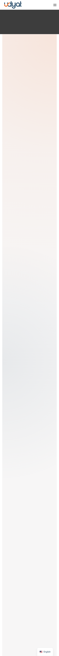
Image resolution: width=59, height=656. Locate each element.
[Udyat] (12, 4)
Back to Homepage (27, 320)
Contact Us (27, 329)
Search (17, 374)
